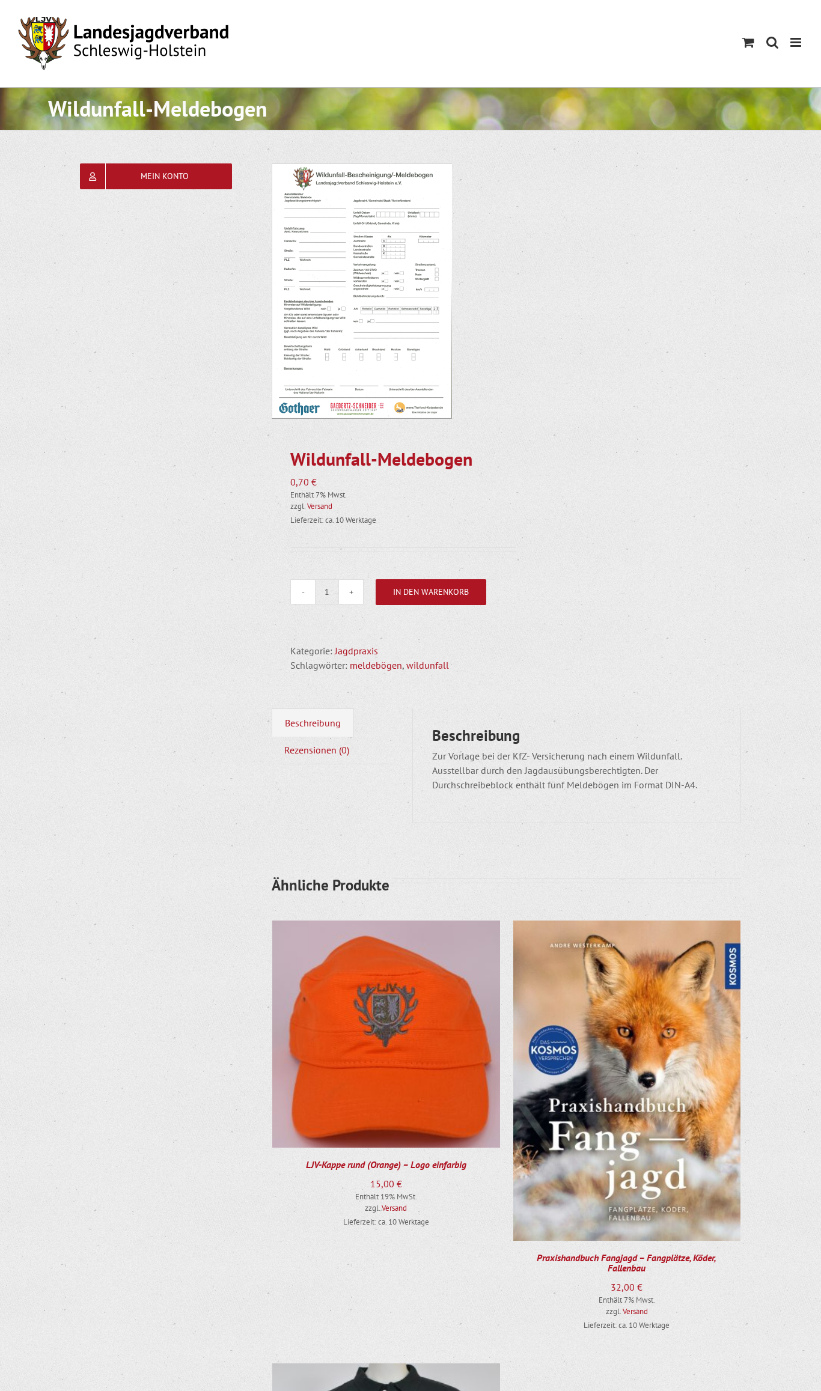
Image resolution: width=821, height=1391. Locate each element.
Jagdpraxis (356, 651)
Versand (319, 506)
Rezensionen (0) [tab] (316, 750)
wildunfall (427, 665)
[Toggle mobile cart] (748, 42)
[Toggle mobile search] (772, 42)
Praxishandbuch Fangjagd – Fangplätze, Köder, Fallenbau (626, 1263)
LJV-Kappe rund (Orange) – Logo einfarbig (386, 1164)
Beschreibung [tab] (313, 723)
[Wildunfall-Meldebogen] (384, 291)
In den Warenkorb (431, 591)
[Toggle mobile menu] (796, 42)
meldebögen (376, 665)
